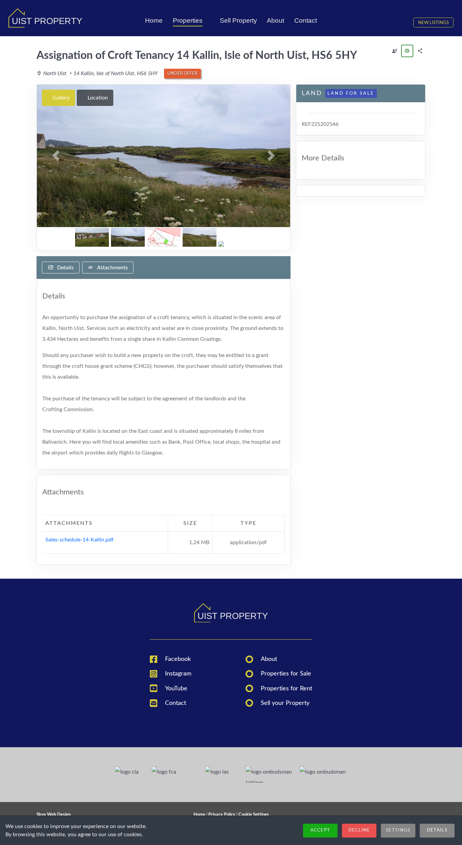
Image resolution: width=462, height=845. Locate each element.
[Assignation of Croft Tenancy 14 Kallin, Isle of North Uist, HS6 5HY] (394, 51)
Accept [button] (320, 830)
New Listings (433, 23)
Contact (175, 703)
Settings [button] (398, 830)
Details (65, 267)
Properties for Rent (286, 688)
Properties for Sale (286, 673)
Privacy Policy (221, 815)
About (269, 659)
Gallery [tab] (60, 98)
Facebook (178, 659)
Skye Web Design (54, 815)
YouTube (176, 688)
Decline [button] (359, 830)
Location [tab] (97, 98)
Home (199, 815)
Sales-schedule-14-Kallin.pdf (79, 539)
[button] (56, 156)
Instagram (178, 673)
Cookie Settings (253, 815)
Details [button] (437, 830)
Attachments (112, 267)
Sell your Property (285, 703)
